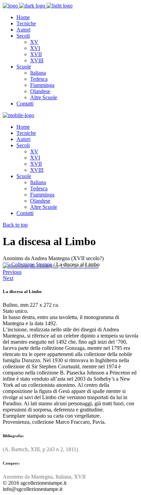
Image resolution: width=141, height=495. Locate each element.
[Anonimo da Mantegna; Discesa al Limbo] (51, 266)
